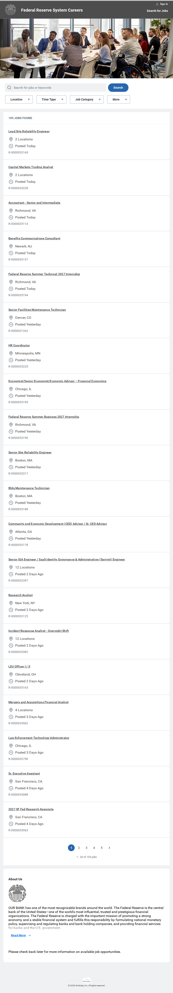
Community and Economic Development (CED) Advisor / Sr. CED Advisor (57, 523)
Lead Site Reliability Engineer (29, 131)
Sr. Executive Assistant (24, 773)
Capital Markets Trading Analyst (30, 167)
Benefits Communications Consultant (34, 238)
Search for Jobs (157, 10)
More (116, 99)
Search (118, 87)
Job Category (84, 99)
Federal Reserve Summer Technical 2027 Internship (44, 274)
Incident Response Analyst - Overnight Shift (38, 630)
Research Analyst (20, 595)
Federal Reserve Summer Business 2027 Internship (43, 416)
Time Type (49, 99)
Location (16, 99)
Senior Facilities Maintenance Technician (37, 309)
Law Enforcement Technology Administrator (38, 737)
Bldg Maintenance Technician (29, 488)
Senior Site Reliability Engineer (30, 452)
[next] (109, 847)
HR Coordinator (19, 345)
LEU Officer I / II (19, 666)
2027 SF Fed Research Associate (31, 809)
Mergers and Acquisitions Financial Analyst (38, 702)
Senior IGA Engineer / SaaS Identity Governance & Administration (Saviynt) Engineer (66, 559)
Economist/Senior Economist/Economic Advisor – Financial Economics (57, 381)
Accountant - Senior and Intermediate (34, 202)
